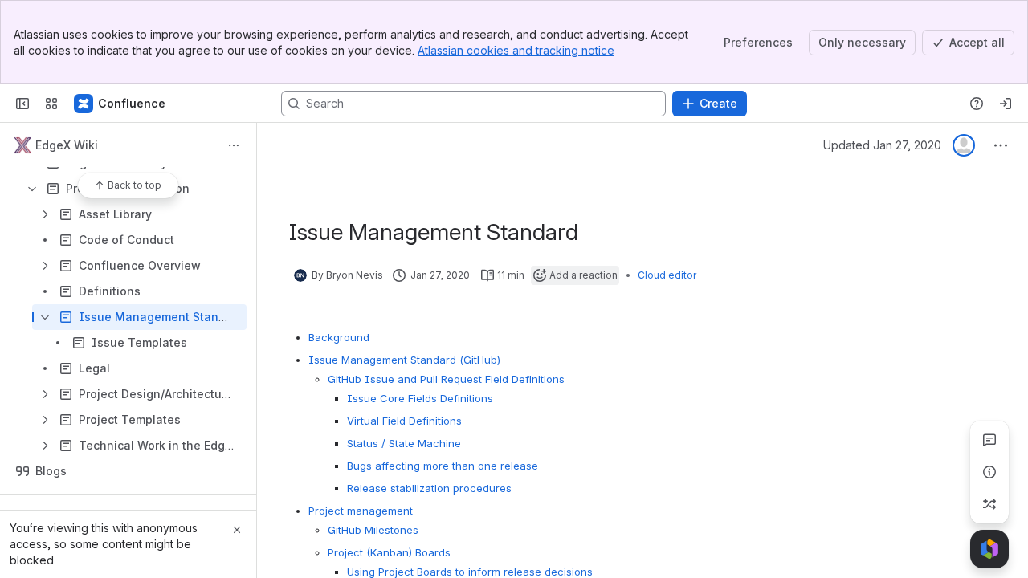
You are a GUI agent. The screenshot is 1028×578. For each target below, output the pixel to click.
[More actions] (233, 145)
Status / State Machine (404, 443)
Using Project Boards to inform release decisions (470, 571)
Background (338, 337)
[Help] (976, 103)
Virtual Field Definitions (404, 420)
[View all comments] (989, 440)
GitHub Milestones (373, 529)
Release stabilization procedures (429, 488)
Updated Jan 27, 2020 (882, 145)
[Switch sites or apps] (51, 103)
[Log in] (1005, 103)
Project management (360, 510)
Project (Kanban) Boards (389, 552)
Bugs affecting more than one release (442, 465)
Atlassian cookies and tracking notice (516, 50)
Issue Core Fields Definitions (420, 398)
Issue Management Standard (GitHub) (404, 359)
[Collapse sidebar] (22, 103)
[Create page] (989, 504)
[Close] (237, 529)
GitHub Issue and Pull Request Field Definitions (446, 378)
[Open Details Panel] (989, 472)
